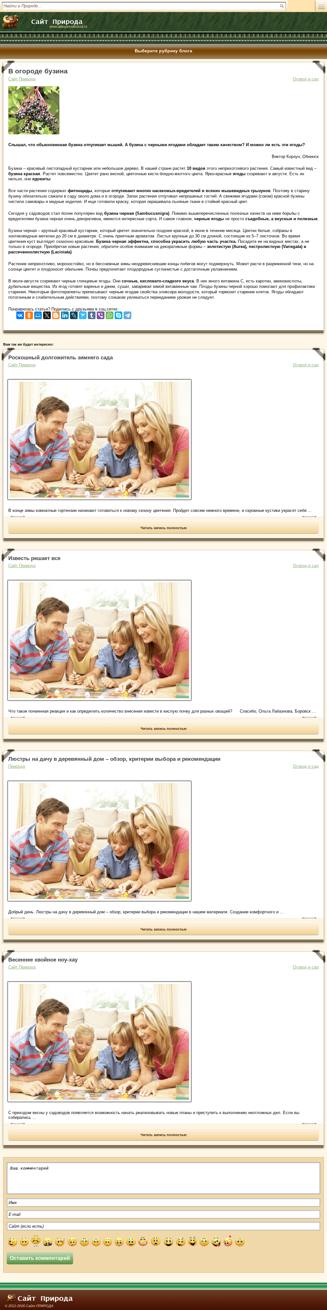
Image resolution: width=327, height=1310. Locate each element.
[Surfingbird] (83, 313)
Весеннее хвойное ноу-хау (43, 960)
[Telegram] (127, 313)
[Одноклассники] (29, 313)
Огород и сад (306, 79)
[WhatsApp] (109, 313)
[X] (47, 313)
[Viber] (100, 313)
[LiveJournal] (74, 313)
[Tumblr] (91, 313)
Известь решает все (34, 558)
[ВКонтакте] (20, 313)
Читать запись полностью (163, 528)
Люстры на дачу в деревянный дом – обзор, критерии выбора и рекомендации (114, 759)
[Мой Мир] (38, 313)
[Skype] (118, 313)
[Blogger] (56, 313)
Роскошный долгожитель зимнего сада (60, 358)
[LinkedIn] (65, 313)
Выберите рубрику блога (163, 50)
